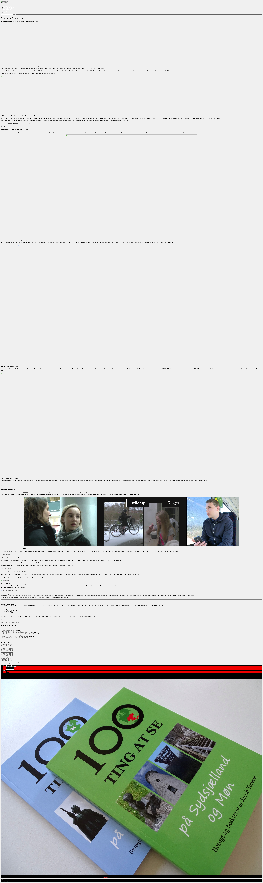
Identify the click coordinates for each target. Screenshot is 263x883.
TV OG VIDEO (6, 4)
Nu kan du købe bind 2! (8, 630)
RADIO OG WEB (7, 9)
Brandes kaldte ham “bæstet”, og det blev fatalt (13, 628)
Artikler (17, 622)
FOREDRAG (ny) (7, 6)
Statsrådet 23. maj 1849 (7, 654)
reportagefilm (47, 73)
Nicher (7, 672)
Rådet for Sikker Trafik (34, 574)
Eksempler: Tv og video (11, 666)
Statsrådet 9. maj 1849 (6, 647)
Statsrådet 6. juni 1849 (6, 660)
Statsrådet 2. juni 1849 (6, 657)
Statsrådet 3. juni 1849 (6, 658)
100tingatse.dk (106, 877)
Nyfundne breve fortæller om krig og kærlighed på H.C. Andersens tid (18, 633)
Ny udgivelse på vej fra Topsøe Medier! (11, 637)
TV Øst (25, 605)
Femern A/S (25, 492)
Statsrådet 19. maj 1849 (7, 652)
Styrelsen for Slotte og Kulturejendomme (36, 595)
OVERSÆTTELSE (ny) (8, 7)
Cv (6, 671)
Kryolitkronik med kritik (8, 631)
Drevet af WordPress (5, 881)
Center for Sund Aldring (110, 585)
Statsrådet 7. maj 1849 (6, 645)
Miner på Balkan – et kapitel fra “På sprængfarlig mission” (16, 632)
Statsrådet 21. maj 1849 (7, 653)
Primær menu (4, 2)
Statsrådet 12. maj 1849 (7, 648)
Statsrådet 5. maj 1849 (6, 644)
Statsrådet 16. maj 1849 (7, 650)
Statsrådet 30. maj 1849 (7, 655)
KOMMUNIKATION (8, 8)
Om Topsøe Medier (7, 11)
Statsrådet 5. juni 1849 (6, 659)
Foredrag (16, 123)
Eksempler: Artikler (10, 669)
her (31, 73)
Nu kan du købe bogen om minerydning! (12, 635)
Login (2, 879)
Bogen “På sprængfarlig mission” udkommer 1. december (15, 636)
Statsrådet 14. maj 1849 (7, 649)
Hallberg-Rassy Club (61, 68)
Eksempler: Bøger (10, 667)
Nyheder (5, 12)
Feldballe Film (10, 551)
